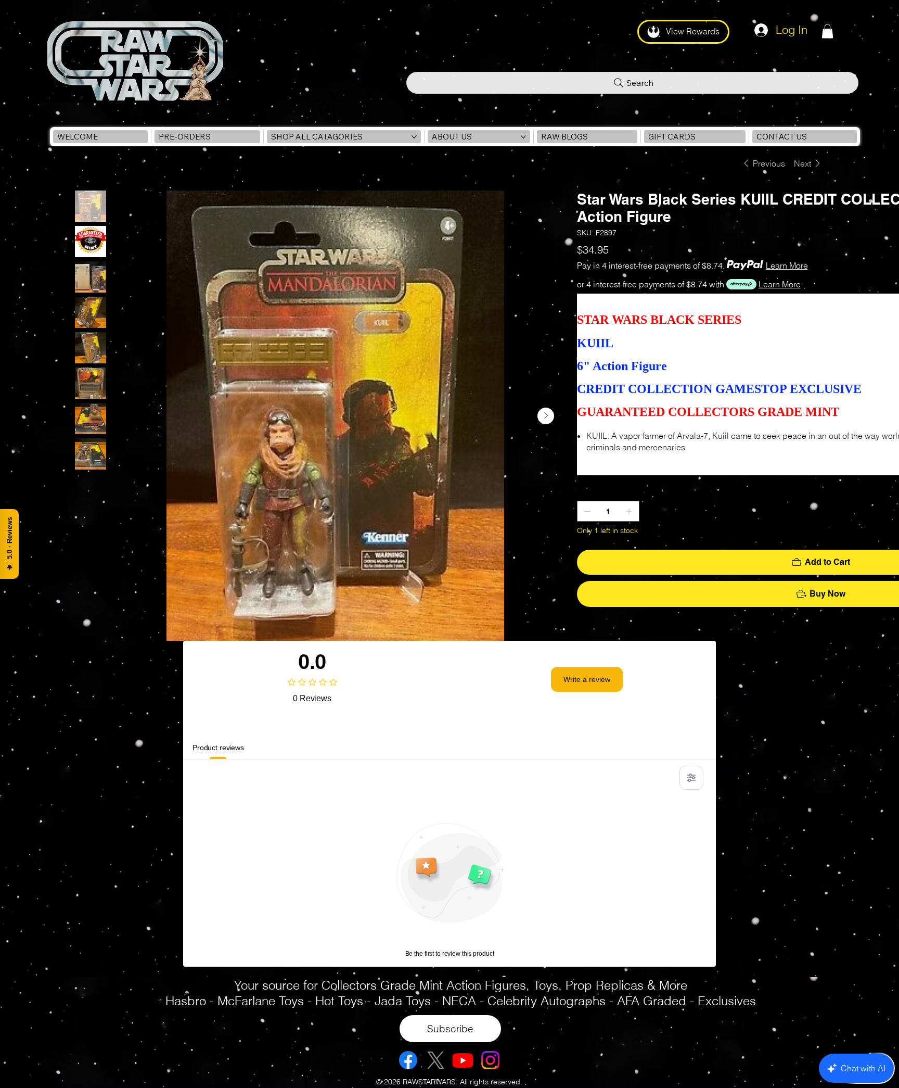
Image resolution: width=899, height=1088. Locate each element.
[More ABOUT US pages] (523, 137)
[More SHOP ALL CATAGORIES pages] (414, 137)
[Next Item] (545, 416)
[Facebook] (408, 1060)
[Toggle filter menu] (691, 778)
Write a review (586, 679)
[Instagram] (490, 1060)
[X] (435, 1060)
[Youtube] (463, 1060)
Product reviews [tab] (218, 747)
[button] (827, 31)
